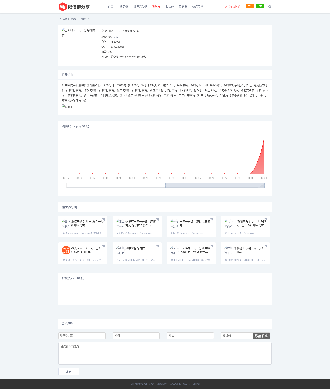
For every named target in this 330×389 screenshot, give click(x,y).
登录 (259, 6)
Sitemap (197, 384)
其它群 (183, 6)
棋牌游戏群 (140, 6)
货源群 (156, 6)
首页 (110, 6)
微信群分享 (162, 384)
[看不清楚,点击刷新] (261, 335)
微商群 (124, 6)
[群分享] (77, 6)
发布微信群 (234, 6)
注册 (250, 6)
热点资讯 (197, 6)
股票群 (170, 6)
